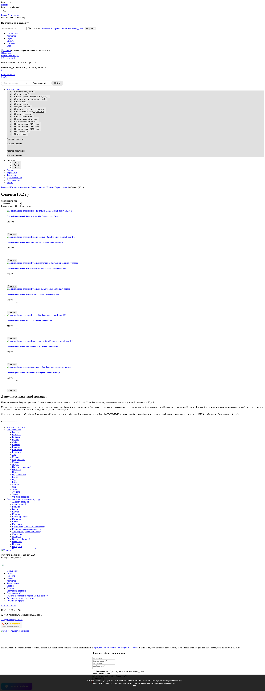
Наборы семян (21, 131)
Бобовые (16, 437)
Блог (9, 46)
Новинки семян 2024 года (26, 129)
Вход (3, 15)
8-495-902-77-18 (8, 58)
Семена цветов (21, 104)
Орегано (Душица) (21, 539)
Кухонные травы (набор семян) (26, 529)
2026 (16, 167)
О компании (12, 33)
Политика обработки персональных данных (27, 596)
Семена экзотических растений (29, 111)
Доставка (11, 43)
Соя (14, 487)
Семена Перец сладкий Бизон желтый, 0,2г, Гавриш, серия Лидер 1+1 (34, 216)
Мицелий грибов (22, 106)
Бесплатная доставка (16, 591)
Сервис (10, 38)
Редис (15, 477)
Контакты (11, 36)
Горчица (16, 509)
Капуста (16, 447)
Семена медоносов (23, 116)
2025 (16, 165)
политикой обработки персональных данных (63, 28)
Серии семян (20, 134)
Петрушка (17, 546)
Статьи (10, 578)
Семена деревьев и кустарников (29, 109)
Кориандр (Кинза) (20, 517)
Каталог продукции (23, 92)
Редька (15, 479)
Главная (5, 187)
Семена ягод (20, 101)
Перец (50, 187)
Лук (14, 454)
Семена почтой (14, 593)
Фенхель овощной (20, 497)
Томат (15, 489)
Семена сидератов (22, 114)
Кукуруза (16, 452)
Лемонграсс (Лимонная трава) (26, 531)
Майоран (16, 536)
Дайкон (15, 442)
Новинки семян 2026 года (26, 124)
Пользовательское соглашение (21, 598)
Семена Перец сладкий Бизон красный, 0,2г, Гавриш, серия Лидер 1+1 (35, 242)
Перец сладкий (62, 187)
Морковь (16, 462)
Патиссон (16, 469)
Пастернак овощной (21, 467)
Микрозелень (18, 459)
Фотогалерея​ (13, 583)
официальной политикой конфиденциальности (116, 648)
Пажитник (17, 541)
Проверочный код (101, 674)
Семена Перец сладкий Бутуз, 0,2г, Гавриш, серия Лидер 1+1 (31, 320)
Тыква (15, 494)
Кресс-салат (17, 524)
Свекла (15, 484)
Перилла (16, 544)
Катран (15, 512)
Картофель (17, 449)
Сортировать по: (9, 201)
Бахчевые (16, 434)
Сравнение (7, 53)
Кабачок (16, 444)
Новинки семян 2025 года (26, 126)
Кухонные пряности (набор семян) (28, 526)
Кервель (16, 514)
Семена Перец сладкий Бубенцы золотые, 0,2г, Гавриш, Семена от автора (36, 268)
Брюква (15, 439)
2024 (16, 163)
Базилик (16, 507)
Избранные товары (10, 55)
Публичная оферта (15, 601)
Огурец (15, 464)
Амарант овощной (21, 502)
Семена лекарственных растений (29, 99)
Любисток (17, 534)
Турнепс (16, 492)
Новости (11, 576)
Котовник (16, 519)
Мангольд (17, 457)
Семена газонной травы (25, 119)
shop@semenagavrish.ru (11, 619)
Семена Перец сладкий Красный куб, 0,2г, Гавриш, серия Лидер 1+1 (34, 346)
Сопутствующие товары (25, 121)
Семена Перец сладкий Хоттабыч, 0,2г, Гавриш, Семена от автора (33, 372)
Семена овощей (21, 94)
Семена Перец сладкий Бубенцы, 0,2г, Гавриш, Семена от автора (33, 294)
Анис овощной (19, 504)
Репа (14, 482)
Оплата (10, 41)
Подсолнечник (19, 474)
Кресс (15, 521)
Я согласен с (57, 28)
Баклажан (16, 432)
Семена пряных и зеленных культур (31, 96)
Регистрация (13, 15)
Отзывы (10, 588)
